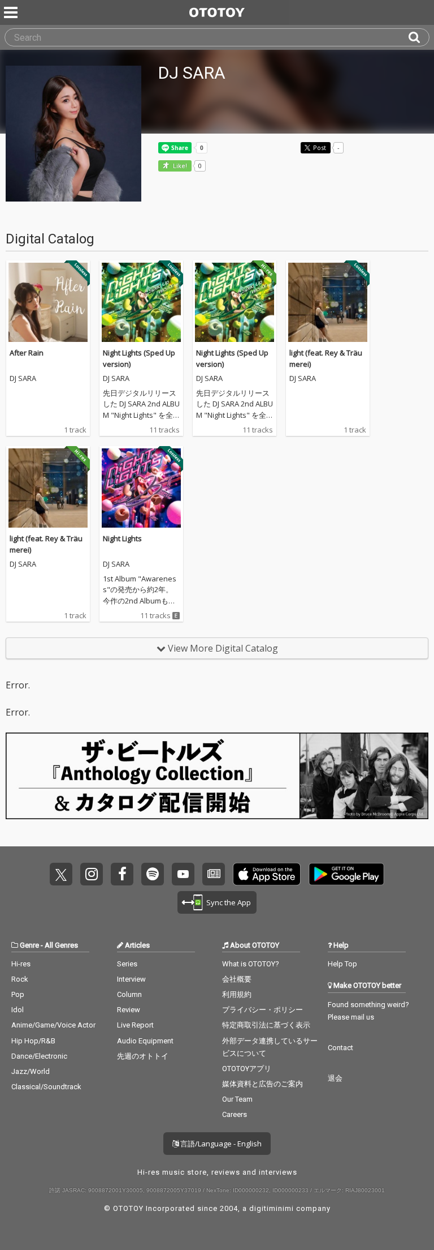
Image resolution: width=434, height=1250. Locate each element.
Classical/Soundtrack (46, 1086)
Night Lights (122, 538)
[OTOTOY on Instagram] (91, 874)
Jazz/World (30, 1071)
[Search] (419, 37)
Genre (29, 945)
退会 (335, 1078)
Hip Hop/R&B (33, 1041)
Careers (234, 1114)
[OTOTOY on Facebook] (122, 874)
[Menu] (12, 12)
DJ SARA (23, 378)
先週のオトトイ (142, 1056)
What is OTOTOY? (250, 964)
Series (127, 964)
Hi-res (21, 964)
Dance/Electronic (39, 1056)
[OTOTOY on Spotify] (152, 874)
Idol (17, 1009)
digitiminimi (271, 1208)
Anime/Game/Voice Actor (53, 1025)
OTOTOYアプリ (246, 1068)
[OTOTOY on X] (61, 874)
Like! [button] (179, 166)
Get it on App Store (267, 874)
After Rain (27, 353)
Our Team (237, 1099)
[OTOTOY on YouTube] (183, 874)
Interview (131, 979)
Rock (19, 979)
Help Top (342, 964)
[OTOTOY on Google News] (213, 874)
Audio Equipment (145, 1041)
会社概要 (236, 979)
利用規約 (236, 994)
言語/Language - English (220, 1143)
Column (129, 994)
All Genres (61, 945)
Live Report (135, 1025)
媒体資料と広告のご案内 (262, 1084)
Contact (340, 1047)
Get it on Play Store (346, 874)
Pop (17, 994)
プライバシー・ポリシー (262, 1009)
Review (128, 1009)
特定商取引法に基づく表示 (266, 1025)
